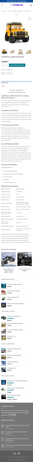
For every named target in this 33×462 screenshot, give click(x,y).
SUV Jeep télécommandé (24, 269)
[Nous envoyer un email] (15, 415)
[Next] (29, 32)
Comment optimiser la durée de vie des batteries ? (16, 432)
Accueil (4, 11)
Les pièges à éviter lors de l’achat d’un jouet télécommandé (17, 439)
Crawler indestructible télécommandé (8, 270)
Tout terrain (27, 11)
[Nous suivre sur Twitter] (12, 415)
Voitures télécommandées (15, 11)
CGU (13, 456)
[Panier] (31, 5)
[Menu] (2, 5)
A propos (4, 456)
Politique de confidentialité (16, 457)
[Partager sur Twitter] (8, 73)
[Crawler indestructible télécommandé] (8, 259)
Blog (9, 456)
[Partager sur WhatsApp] (2, 73)
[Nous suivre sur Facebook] (9, 415)
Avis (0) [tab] (3, 86)
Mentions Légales (26, 456)
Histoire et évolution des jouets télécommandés (18, 445)
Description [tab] (4, 83)
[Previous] (3, 32)
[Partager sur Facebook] (5, 73)
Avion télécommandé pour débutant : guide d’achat (17, 425)
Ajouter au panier (17, 65)
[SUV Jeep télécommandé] (24, 259)
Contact (17, 456)
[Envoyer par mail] (11, 73)
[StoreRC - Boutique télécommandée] (16, 5)
